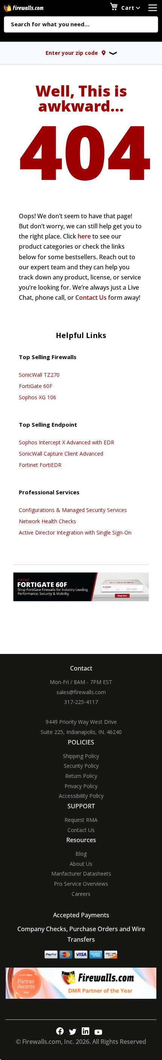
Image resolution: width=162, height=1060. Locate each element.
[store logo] (32, 8)
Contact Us (91, 297)
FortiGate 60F (35, 386)
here (84, 236)
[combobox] (81, 25)
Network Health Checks (47, 521)
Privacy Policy (81, 786)
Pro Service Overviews (81, 883)
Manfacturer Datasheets (81, 873)
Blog (81, 853)
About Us (81, 863)
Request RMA (81, 819)
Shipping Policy (81, 756)
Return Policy (81, 775)
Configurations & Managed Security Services (73, 509)
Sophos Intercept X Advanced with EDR (66, 442)
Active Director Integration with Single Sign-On (75, 532)
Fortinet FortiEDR (40, 464)
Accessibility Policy (81, 795)
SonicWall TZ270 (39, 374)
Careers (81, 893)
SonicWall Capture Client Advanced (61, 453)
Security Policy (81, 765)
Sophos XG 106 (37, 397)
